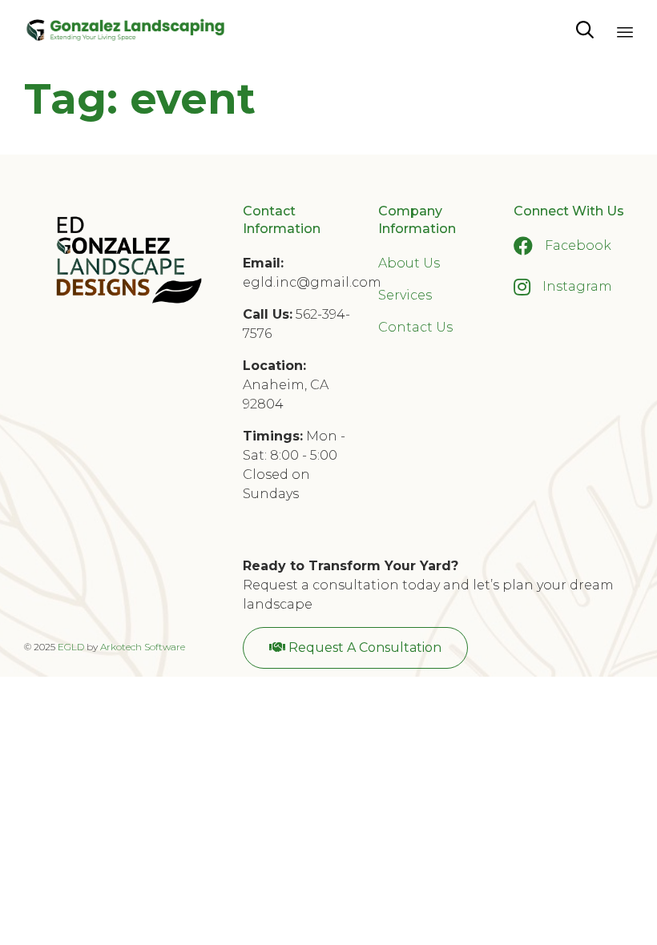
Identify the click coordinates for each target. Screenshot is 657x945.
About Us (409, 263)
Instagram (577, 286)
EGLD (71, 647)
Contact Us (415, 327)
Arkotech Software (142, 647)
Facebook (578, 245)
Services (405, 295)
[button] (355, 648)
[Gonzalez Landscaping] (126, 30)
